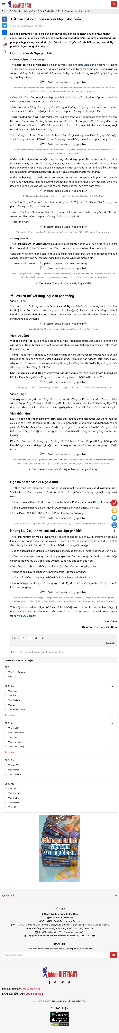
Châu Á (41, 11)
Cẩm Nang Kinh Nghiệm (24, 11)
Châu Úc (9, 667)
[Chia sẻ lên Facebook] (4, 19)
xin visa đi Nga (58, 652)
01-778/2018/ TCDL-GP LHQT (80, 935)
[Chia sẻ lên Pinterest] (42, 638)
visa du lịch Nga (44, 652)
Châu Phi (9, 760)
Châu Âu (9, 686)
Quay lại (111, 643)
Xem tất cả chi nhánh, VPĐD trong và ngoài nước (61, 932)
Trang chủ (6, 11)
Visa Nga (51, 11)
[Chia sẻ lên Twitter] (4, 25)
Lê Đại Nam (72, 914)
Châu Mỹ (9, 783)
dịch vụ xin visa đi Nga (28, 652)
